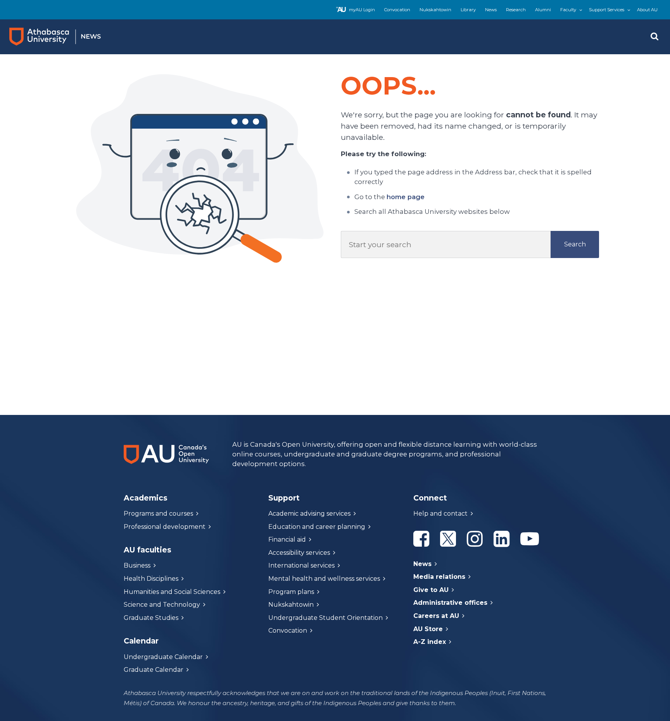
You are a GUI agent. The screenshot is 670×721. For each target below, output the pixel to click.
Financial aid (287, 539)
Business (137, 565)
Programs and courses (158, 513)
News (491, 9)
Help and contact (440, 513)
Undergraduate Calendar (163, 657)
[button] (654, 36)
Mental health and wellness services (324, 578)
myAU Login (362, 9)
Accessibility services (299, 552)
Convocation (397, 9)
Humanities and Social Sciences (172, 591)
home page (406, 197)
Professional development (164, 526)
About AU (647, 9)
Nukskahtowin (435, 9)
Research (516, 9)
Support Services (606, 9)
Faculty (568, 9)
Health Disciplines (151, 578)
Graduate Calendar (153, 669)
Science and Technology (162, 604)
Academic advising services (309, 513)
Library (468, 9)
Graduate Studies (151, 617)
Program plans (291, 591)
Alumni (543, 9)
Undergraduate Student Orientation (325, 617)
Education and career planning (316, 526)
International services (301, 565)
